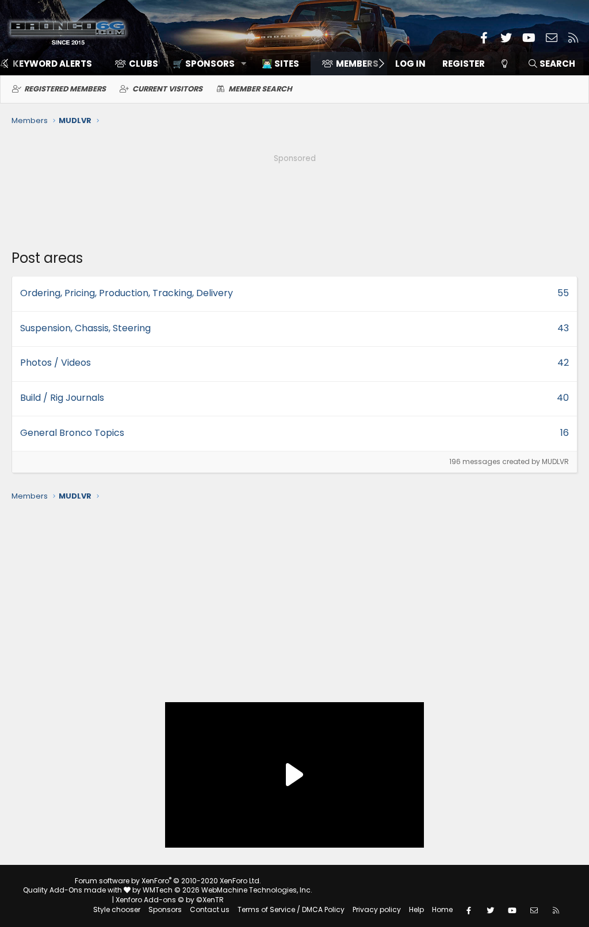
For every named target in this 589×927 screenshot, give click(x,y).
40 (563, 397)
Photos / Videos (55, 362)
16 (564, 432)
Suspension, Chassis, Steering (85, 328)
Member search (260, 88)
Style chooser (116, 909)
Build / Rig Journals (62, 397)
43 (563, 328)
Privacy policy (377, 909)
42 (563, 362)
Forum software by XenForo (168, 881)
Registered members (65, 88)
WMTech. (227, 890)
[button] (205, 63)
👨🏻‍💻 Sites (280, 64)
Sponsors (165, 909)
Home (442, 909)
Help (416, 909)
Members (357, 64)
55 (563, 293)
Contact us (210, 909)
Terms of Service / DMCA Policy (291, 909)
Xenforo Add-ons (170, 900)
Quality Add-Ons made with (73, 890)
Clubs (143, 64)
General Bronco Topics (72, 432)
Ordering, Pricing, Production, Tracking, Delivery (126, 293)
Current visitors (167, 88)
